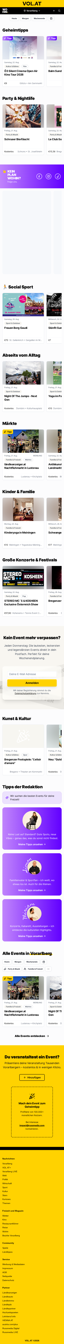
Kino (4, 1219)
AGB (4, 1272)
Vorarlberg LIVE (9, 1171)
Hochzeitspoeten (10, 1312)
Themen (6, 1203)
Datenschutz (8, 1280)
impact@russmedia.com (32, 1125)
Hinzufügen (34, 1077)
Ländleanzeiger (9, 1292)
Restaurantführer (10, 1223)
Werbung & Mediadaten (13, 1264)
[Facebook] (39, 176)
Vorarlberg (7, 1163)
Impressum (7, 1268)
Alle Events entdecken (30, 1036)
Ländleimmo (8, 1300)
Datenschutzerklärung (25, 693)
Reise (5, 1227)
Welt (4, 1175)
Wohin (5, 1231)
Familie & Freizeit (35, 969)
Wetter (5, 1216)
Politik (5, 1179)
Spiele (5, 1248)
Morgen (25, 18)
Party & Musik (14, 969)
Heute (14, 18)
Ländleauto (7, 1296)
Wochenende (39, 18)
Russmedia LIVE (10, 1332)
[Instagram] (48, 176)
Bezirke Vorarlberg (11, 1235)
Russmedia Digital (10, 1328)
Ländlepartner (9, 1308)
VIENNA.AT (7, 1320)
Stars (4, 1195)
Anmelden (32, 682)
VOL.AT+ (6, 1167)
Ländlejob (7, 1304)
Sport (4, 1187)
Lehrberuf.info (9, 1316)
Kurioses (6, 1199)
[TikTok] (57, 176)
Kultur (5, 1191)
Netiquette (7, 1276)
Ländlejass (7, 1252)
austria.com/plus (10, 1324)
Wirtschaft (7, 1183)
